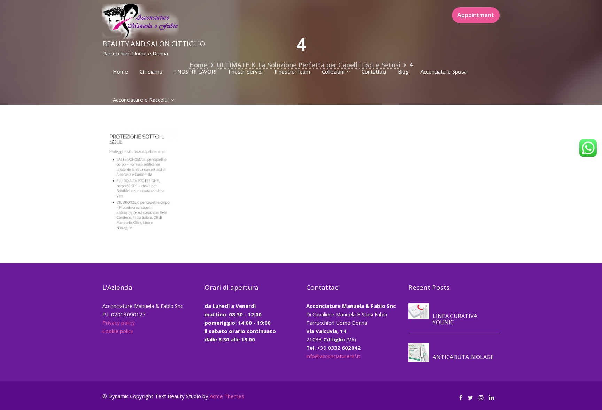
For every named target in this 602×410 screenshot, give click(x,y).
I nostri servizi (246, 71)
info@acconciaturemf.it (333, 356)
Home (120, 71)
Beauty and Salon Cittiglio (153, 43)
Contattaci (374, 71)
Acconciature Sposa (443, 71)
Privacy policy (118, 322)
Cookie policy (117, 330)
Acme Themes (227, 396)
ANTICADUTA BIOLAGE (463, 357)
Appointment (475, 15)
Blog (403, 71)
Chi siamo (151, 71)
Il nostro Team (292, 71)
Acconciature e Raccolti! (141, 99)
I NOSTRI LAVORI (195, 71)
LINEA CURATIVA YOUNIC (455, 319)
